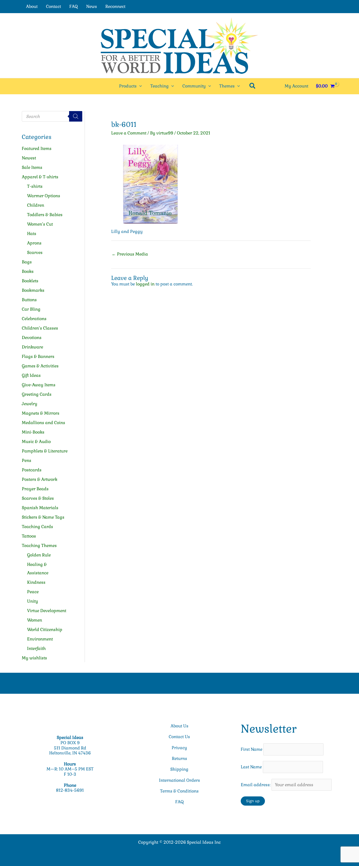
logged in (145, 284)
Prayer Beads (35, 489)
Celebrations (34, 318)
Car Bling (31, 309)
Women (34, 620)
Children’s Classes (40, 328)
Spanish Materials (40, 507)
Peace (33, 591)
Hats (31, 233)
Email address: (256, 784)
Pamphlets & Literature (45, 451)
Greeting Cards (37, 394)
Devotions (32, 337)
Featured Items (37, 148)
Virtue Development (46, 610)
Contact (53, 6)
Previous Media (130, 254)
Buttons (29, 299)
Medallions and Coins (43, 422)
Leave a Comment (128, 133)
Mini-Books (33, 432)
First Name (251, 749)
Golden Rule (39, 555)
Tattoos (29, 536)
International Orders (179, 780)
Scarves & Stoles (38, 498)
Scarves (35, 252)
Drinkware (32, 347)
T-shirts (35, 186)
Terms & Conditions (179, 791)
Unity (32, 601)
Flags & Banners (38, 356)
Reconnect (115, 6)
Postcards (32, 470)
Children (35, 205)
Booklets (30, 281)
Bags (27, 262)
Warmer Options (43, 196)
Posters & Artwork (39, 479)
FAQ (73, 6)
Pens (26, 460)
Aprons (34, 243)
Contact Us (179, 736)
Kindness (36, 582)
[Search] (75, 116)
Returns (179, 758)
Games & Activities (40, 366)
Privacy (179, 747)
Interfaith (36, 648)
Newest (29, 158)
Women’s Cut (40, 224)
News (91, 6)
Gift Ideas (31, 375)
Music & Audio (36, 441)
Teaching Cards (37, 526)
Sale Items (32, 167)
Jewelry (29, 403)
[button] (139, 86)
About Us (179, 726)
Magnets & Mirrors (40, 413)
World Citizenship (44, 629)
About (32, 6)
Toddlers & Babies (45, 214)
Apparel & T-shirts (40, 177)
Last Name (251, 767)
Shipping (179, 769)
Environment (40, 639)
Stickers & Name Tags (43, 517)
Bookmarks (33, 290)
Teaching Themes (39, 545)
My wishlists (34, 658)
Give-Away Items (38, 385)
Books (28, 271)
